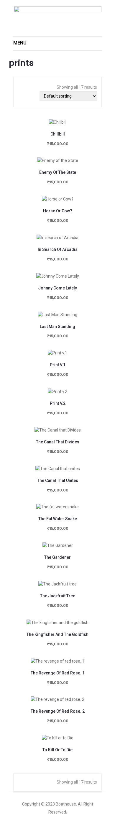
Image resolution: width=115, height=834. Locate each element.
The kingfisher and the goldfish (57, 634)
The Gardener (57, 557)
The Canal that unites (57, 480)
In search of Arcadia (58, 249)
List (33, 96)
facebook (69, 821)
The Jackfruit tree (57, 595)
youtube (95, 821)
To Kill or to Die (57, 749)
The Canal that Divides (57, 442)
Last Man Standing (57, 326)
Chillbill (57, 134)
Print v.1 (57, 364)
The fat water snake (57, 518)
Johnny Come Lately (57, 288)
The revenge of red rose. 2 (58, 711)
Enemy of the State (57, 172)
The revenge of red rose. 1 (58, 673)
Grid (24, 96)
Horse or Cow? (57, 210)
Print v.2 (57, 403)
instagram (82, 821)
